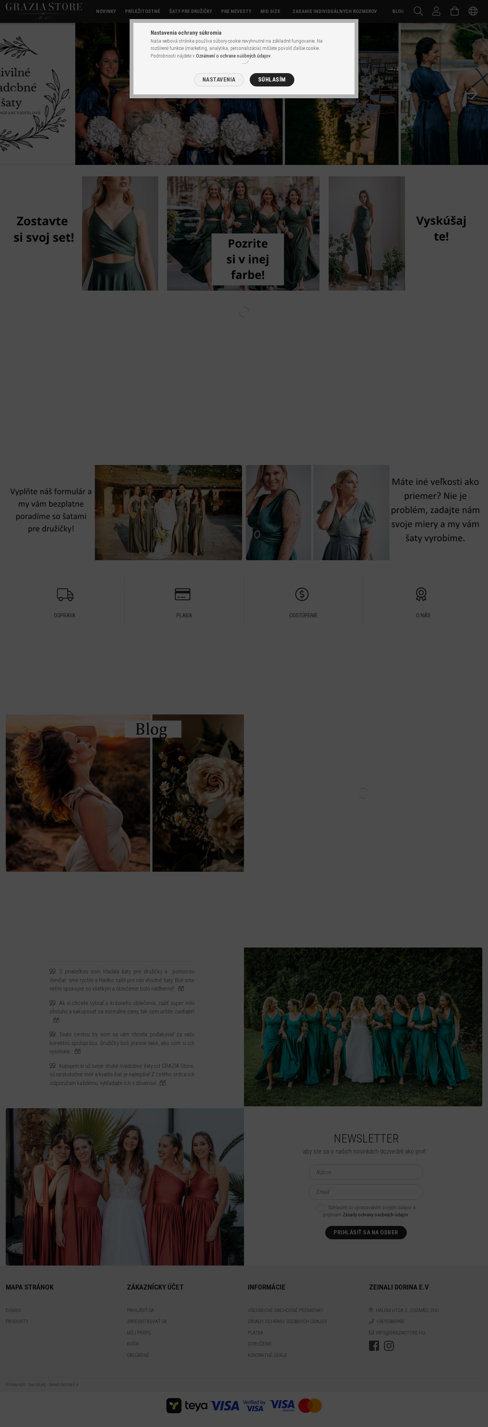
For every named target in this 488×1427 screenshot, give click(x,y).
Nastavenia (219, 79)
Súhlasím (272, 79)
